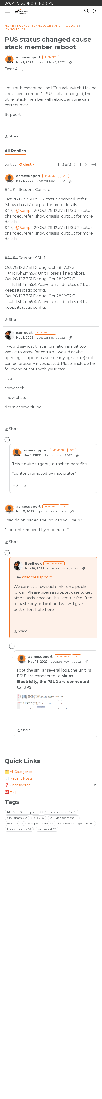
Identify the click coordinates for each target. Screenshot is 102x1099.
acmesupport (28, 57)
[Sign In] (95, 11)
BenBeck (24, 333)
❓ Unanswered (51, 785)
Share (12, 136)
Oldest (25, 164)
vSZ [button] (12, 823)
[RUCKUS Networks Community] (21, 11)
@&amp (23, 210)
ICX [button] (38, 818)
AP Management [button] (64, 818)
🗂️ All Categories (18, 772)
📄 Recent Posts (18, 778)
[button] (45, 702)
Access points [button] (36, 823)
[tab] (15, 151)
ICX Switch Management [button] (74, 823)
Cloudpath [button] (17, 818)
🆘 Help (11, 792)
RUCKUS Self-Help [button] (22, 812)
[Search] (86, 11)
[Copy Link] (70, 62)
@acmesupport (37, 577)
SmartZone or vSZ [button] (60, 812)
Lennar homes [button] (19, 829)
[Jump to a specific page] (93, 164)
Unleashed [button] (47, 829)
